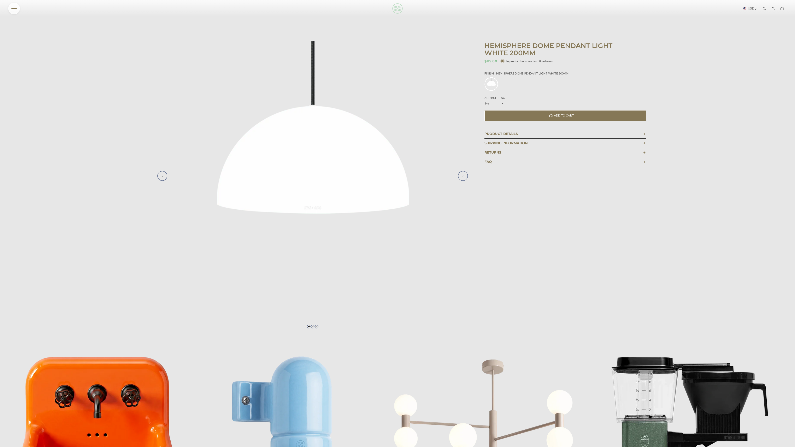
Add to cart (564, 115)
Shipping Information (506, 143)
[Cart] (782, 8)
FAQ (488, 162)
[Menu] (14, 8)
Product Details (501, 134)
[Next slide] (463, 176)
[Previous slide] (162, 176)
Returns (492, 152)
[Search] (764, 8)
